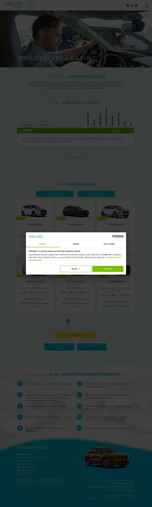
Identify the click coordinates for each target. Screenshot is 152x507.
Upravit (74, 269)
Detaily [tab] (76, 244)
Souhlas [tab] (42, 244)
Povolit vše (108, 269)
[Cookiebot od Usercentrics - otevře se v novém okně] (114, 236)
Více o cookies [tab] (109, 244)
